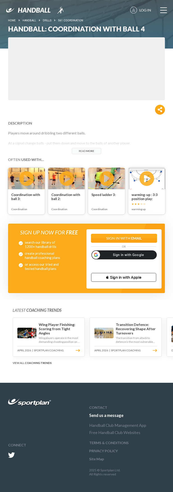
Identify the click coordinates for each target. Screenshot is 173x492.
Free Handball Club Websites (114, 432)
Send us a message (106, 415)
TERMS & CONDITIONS (109, 443)
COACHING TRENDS (38, 363)
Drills (47, 20)
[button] (123, 277)
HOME (12, 20)
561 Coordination (70, 20)
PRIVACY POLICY (103, 451)
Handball (29, 20)
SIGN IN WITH (124, 238)
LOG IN (145, 10)
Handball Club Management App (117, 425)
